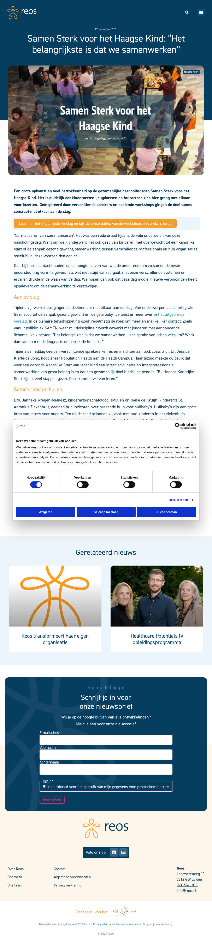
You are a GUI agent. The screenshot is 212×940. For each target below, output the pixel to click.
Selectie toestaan (106, 512)
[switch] (83, 484)
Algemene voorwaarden (72, 876)
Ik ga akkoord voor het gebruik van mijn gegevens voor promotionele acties (108, 787)
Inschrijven (52, 799)
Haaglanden (191, 72)
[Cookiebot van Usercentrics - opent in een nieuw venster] (178, 426)
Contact (60, 868)
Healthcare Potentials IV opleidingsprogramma (157, 639)
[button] (201, 12)
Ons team (14, 885)
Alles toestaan (166, 512)
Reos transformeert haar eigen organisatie (55, 639)
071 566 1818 (187, 885)
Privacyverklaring (67, 885)
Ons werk (14, 876)
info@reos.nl (186, 890)
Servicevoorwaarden (127, 924)
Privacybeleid (100, 924)
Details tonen (178, 500)
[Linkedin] (114, 852)
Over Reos (15, 868)
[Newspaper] (123, 852)
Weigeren (45, 512)
